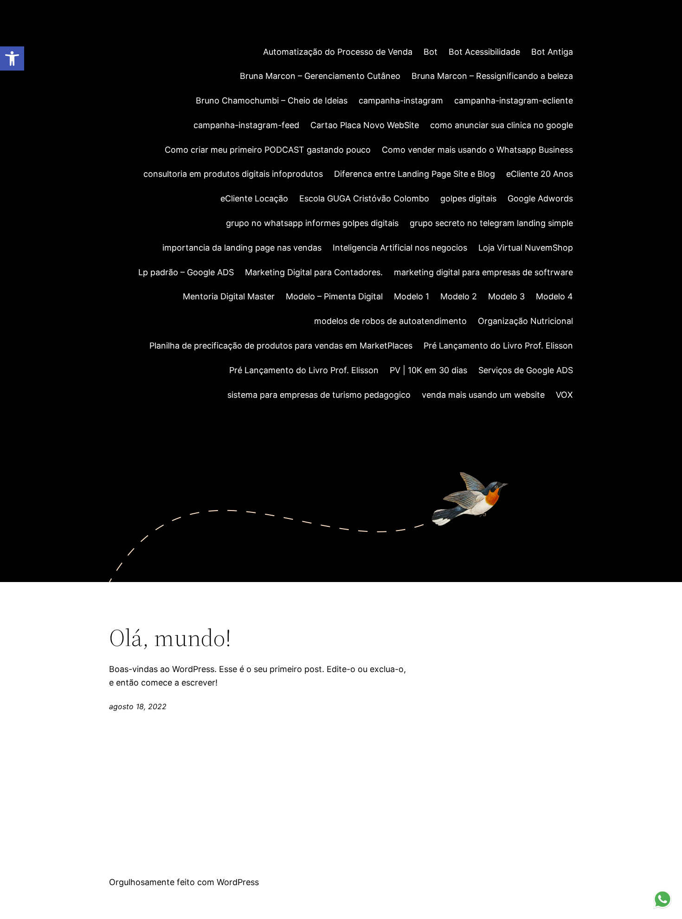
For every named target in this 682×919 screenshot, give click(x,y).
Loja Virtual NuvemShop (525, 247)
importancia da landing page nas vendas (242, 247)
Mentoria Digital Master (229, 296)
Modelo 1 (411, 296)
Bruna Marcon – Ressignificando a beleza (492, 76)
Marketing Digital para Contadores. (314, 272)
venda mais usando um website (483, 395)
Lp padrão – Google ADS (186, 272)
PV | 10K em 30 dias (428, 370)
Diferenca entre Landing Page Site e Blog (414, 174)
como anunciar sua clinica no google (501, 125)
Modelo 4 (554, 296)
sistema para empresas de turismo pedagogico (319, 395)
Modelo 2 (458, 296)
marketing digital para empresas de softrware (483, 272)
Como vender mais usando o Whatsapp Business (477, 150)
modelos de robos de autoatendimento (390, 321)
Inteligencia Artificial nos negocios (400, 247)
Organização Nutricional (525, 321)
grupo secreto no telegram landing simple (491, 223)
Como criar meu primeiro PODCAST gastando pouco (268, 150)
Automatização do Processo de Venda (337, 52)
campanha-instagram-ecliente (513, 100)
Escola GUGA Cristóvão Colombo (364, 198)
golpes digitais (468, 198)
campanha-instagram (401, 100)
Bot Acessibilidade (484, 52)
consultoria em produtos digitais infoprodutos (233, 174)
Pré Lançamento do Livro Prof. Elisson (498, 345)
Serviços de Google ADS (525, 370)
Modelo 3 (506, 296)
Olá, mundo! (170, 638)
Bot (431, 52)
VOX (564, 395)
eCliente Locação (254, 198)
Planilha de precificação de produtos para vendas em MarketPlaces (280, 345)
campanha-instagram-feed (246, 125)
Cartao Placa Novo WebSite (364, 125)
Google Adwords (540, 198)
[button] (12, 58)
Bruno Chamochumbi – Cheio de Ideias (271, 100)
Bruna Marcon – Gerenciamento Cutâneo (320, 76)
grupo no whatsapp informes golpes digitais (312, 223)
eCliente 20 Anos (539, 174)
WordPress (238, 882)
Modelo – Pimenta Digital (334, 296)
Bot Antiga (552, 52)
